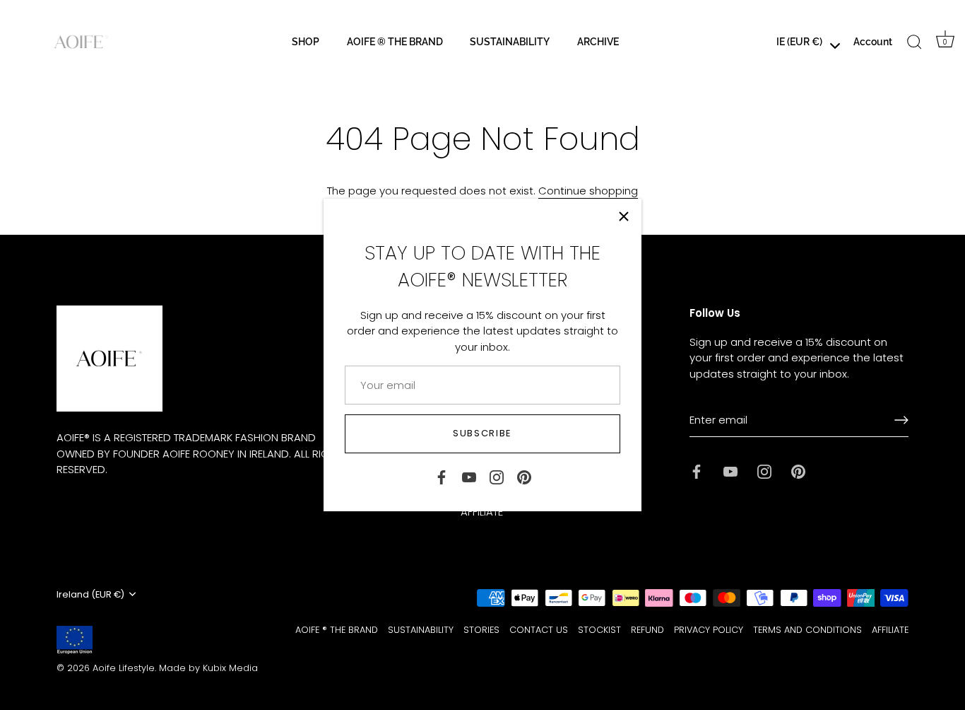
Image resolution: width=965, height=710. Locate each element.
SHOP (305, 41)
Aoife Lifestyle (124, 668)
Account (872, 41)
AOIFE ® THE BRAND (395, 41)
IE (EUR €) (799, 41)
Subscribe (482, 433)
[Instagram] (497, 476)
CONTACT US (538, 630)
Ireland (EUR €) (90, 594)
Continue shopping (588, 190)
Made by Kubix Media (208, 668)
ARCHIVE (598, 41)
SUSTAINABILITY (510, 41)
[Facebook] (441, 476)
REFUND (647, 630)
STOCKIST (599, 630)
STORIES (481, 630)
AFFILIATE (890, 630)
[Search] (914, 42)
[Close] (623, 216)
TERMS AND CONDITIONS (807, 630)
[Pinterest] (524, 476)
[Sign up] (901, 420)
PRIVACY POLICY (708, 630)
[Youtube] (469, 476)
